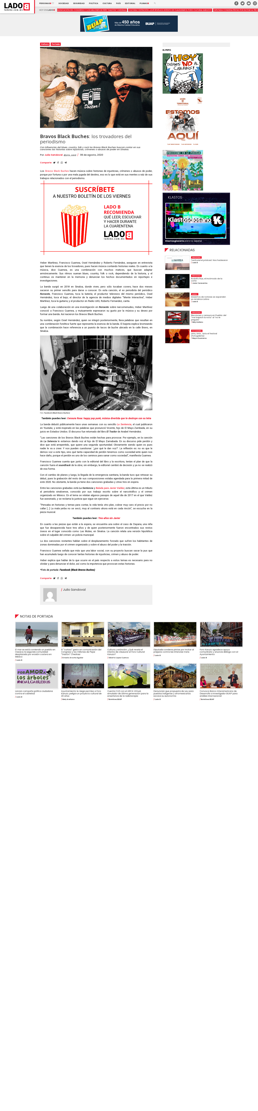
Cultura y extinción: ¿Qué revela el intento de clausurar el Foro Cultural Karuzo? (114, 10)
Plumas (144, 3)
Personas (46, 3)
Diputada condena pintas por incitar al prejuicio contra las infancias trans (196, 10)
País (118, 3)
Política (93, 3)
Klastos (175, 197)
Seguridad (79, 3)
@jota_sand (70, 155)
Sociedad (63, 3)
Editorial (130, 3)
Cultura (107, 3)
